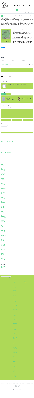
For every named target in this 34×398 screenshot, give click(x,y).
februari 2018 (3, 259)
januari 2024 (3, 178)
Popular (3, 94)
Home (17, 12)
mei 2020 (2, 225)
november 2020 (3, 217)
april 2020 (2, 226)
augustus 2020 (3, 221)
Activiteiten (10, 383)
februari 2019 (3, 244)
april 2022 (2, 197)
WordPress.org (26, 282)
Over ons (23, 383)
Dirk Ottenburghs (3, 152)
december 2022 (3, 187)
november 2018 (3, 248)
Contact (32, 383)
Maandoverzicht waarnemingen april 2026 (7, 141)
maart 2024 (3, 175)
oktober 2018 (3, 249)
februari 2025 (3, 170)
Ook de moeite (28, 383)
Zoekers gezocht (7, 151)
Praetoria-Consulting (19, 389)
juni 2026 (2, 161)
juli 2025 (2, 168)
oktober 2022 (3, 189)
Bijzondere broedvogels (4, 266)
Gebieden (17, 383)
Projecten (14, 383)
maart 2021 (2, 212)
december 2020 (3, 216)
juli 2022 (2, 193)
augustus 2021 (3, 206)
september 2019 (3, 235)
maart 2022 (3, 198)
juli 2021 (2, 207)
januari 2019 (3, 245)
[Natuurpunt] (18, 386)
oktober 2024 (3, 173)
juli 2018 (2, 253)
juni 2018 (2, 254)
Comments (26, 281)
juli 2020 (2, 222)
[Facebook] (16, 386)
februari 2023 (3, 184)
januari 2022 (3, 201)
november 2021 (3, 203)
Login (24, 278)
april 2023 (2, 182)
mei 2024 (2, 174)
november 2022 (3, 188)
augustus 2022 (3, 192)
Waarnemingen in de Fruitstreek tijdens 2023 (8, 70)
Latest (8, 94)
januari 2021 (3, 215)
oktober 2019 (3, 234)
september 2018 (3, 250)
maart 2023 (3, 183)
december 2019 (3, 231)
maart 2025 (3, 169)
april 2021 (2, 211)
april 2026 (2, 164)
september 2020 (3, 220)
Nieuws (19, 12)
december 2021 (3, 202)
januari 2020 (3, 230)
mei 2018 (2, 255)
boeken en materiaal (4, 267)
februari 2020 (3, 229)
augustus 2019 (3, 236)
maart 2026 (3, 165)
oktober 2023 (3, 179)
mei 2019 (2, 240)
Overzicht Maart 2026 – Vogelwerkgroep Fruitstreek (8, 142)
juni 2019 (2, 239)
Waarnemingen (3, 270)
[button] (6, 34)
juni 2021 (2, 208)
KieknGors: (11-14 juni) (4, 140)
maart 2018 (2, 258)
